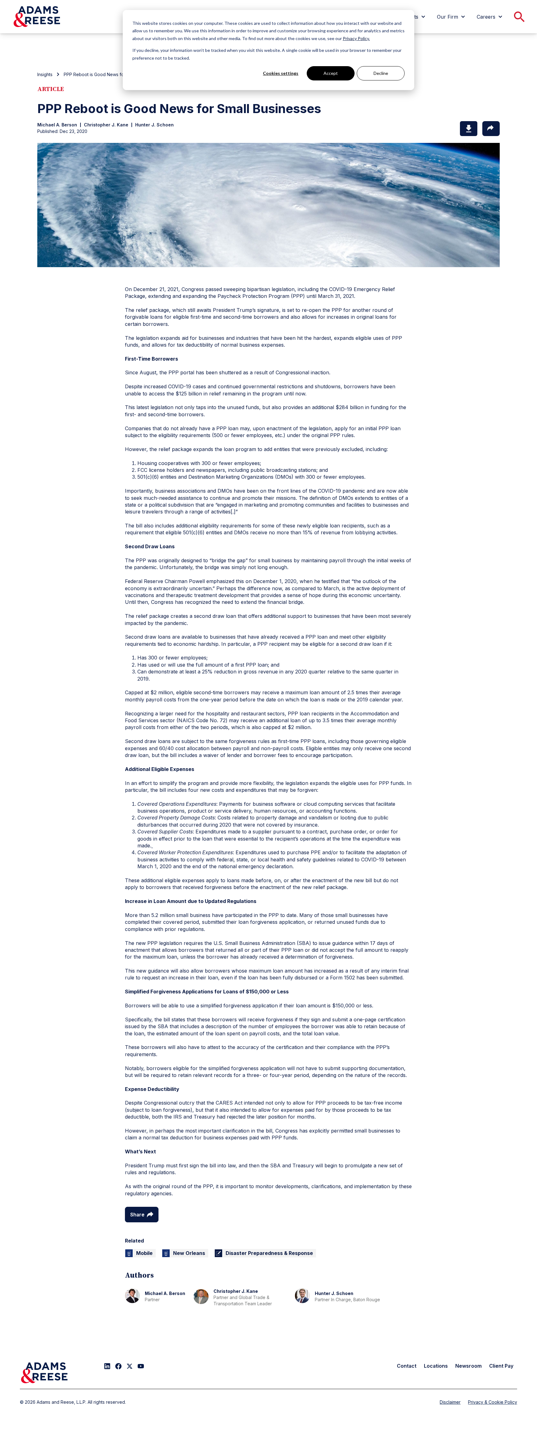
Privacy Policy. (356, 38)
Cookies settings (280, 73)
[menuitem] (452, 17)
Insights (45, 74)
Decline (381, 73)
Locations (436, 1366)
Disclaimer (450, 1402)
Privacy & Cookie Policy (492, 1402)
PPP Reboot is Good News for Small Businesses (113, 74)
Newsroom (468, 1366)
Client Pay (501, 1366)
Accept (331, 73)
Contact (406, 1366)
